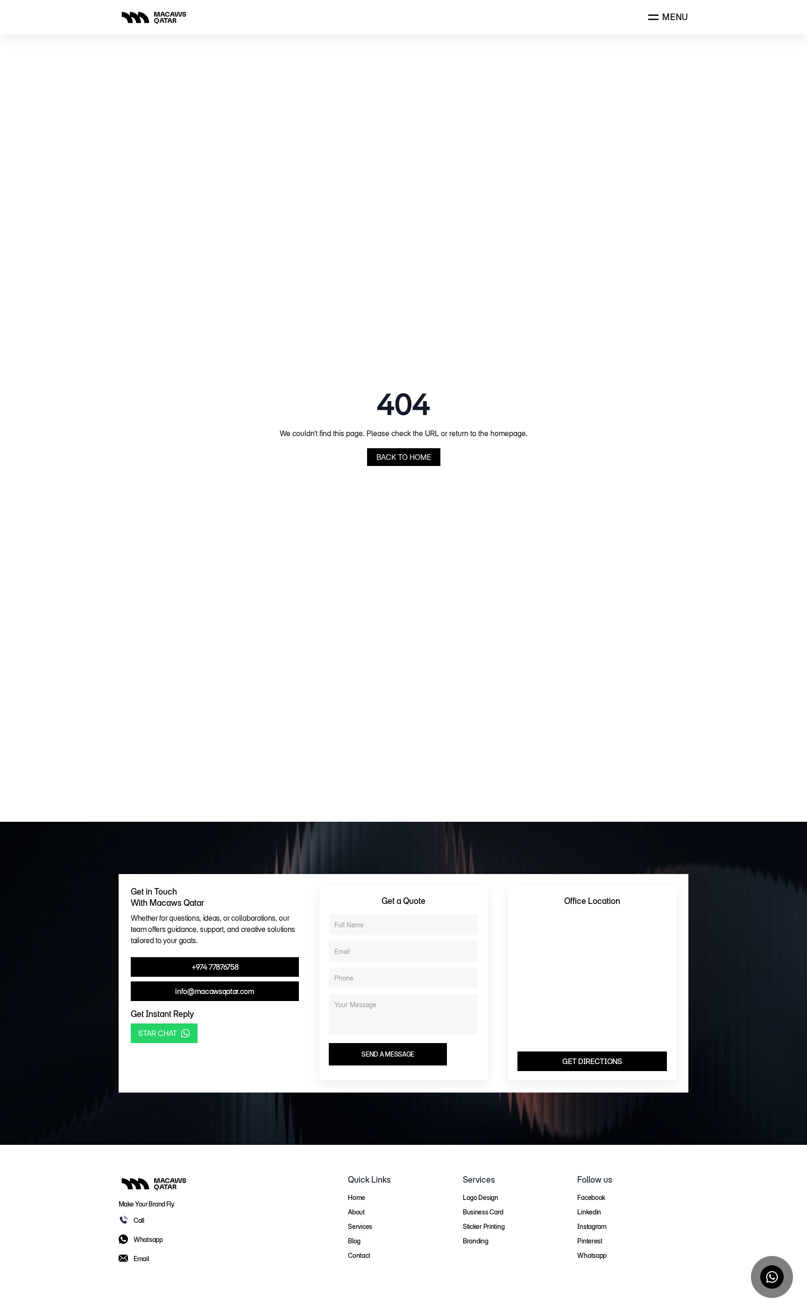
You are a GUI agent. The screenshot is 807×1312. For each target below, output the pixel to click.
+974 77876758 (215, 967)
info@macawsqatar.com (215, 991)
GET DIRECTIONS (592, 1061)
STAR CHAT (157, 1033)
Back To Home (403, 457)
